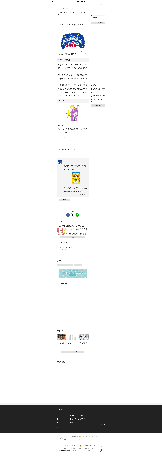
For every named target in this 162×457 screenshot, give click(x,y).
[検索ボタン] (110, 1)
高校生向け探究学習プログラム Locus (78, 439)
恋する (57, 419)
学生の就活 (70, 436)
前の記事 (64, 199)
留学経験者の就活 (74, 436)
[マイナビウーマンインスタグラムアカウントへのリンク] (97, 424)
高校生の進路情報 (71, 439)
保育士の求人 (95, 446)
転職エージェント (87, 445)
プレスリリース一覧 (73, 418)
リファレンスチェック (97, 448)
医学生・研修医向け (83, 436)
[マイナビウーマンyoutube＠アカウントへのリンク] (104, 424)
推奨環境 (71, 422)
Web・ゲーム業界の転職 (74, 445)
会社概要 (73, 450)
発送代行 (80, 448)
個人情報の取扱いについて (81, 418)
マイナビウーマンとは (81, 415)
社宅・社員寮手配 (92, 448)
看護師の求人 (82, 446)
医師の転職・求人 (91, 446)
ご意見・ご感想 (80, 419)
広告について (72, 415)
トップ (57, 8)
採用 (82, 450)
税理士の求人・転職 (71, 446)
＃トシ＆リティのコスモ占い (61, 264)
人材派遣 (70, 445)
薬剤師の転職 (78, 446)
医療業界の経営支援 (74, 447)
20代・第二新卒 (80, 445)
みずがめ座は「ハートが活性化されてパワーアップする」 (68, 247)
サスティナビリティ (79, 450)
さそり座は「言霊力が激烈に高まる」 (64, 249)
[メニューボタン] (52, 1)
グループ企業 (84, 450)
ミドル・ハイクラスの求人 (96, 436)
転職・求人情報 (88, 436)
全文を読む (72, 237)
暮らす (57, 421)
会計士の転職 (97, 445)
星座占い (71, 264)
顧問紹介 (75, 446)
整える (57, 416)
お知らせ (71, 419)
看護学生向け (78, 436)
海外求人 (92, 436)
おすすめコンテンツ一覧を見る (98, 22)
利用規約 (79, 416)
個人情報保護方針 (88, 450)
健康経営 (83, 448)
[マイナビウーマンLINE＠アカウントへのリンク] (100, 424)
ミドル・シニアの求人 (77, 437)
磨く (57, 418)
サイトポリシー (72, 421)
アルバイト (70, 437)
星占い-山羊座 (76, 264)
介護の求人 (70, 447)
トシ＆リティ (58, 17)
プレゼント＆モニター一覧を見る (73, 351)
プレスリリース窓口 (73, 416)
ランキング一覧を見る (98, 105)
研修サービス (70, 448)
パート (73, 437)
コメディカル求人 (87, 446)
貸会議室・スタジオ (87, 448)
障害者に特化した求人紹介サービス (84, 437)
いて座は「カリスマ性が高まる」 (63, 242)
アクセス (75, 450)
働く (57, 415)
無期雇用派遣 (99, 446)
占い (68, 264)
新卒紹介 (84, 445)
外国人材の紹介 (79, 447)
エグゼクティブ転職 (92, 445)
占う (60, 8)
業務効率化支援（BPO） (75, 448)
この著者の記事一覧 (83, 194)
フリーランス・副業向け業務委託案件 (93, 437)
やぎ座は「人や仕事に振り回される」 (64, 244)
